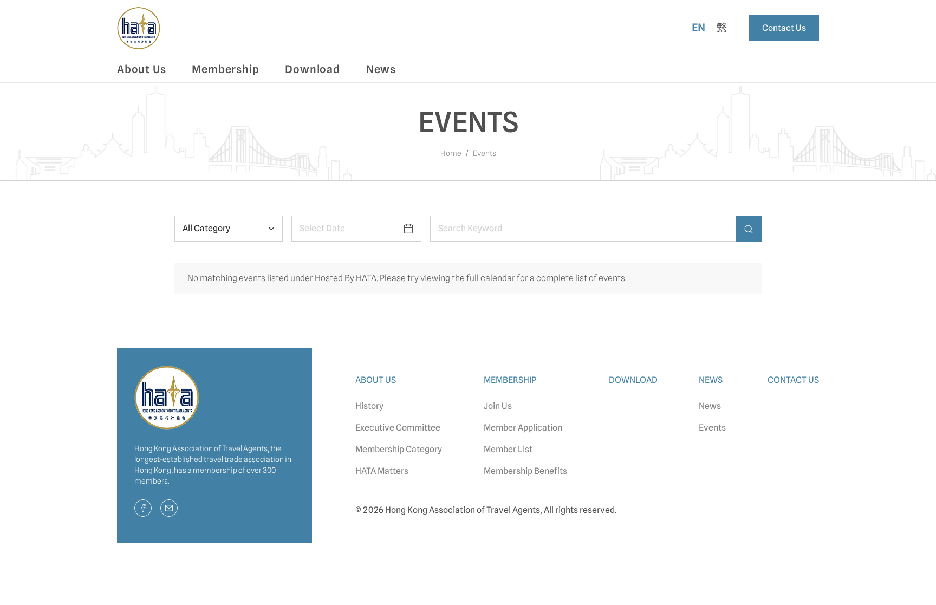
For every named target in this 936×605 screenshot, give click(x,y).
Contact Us (784, 28)
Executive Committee (397, 427)
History (369, 406)
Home (450, 153)
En (699, 27)
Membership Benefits (525, 471)
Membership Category (398, 449)
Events (712, 427)
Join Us (498, 406)
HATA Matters (381, 471)
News (710, 406)
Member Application (523, 427)
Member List (508, 449)
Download (312, 69)
